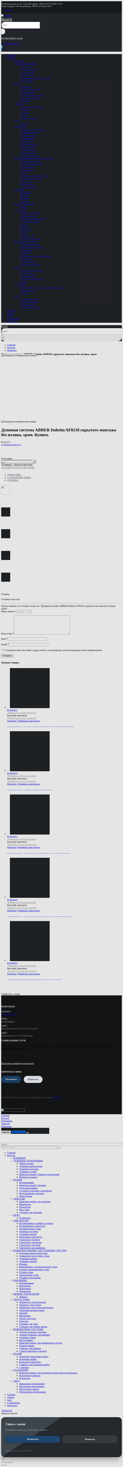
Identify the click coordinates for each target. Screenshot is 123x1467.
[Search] (3, 32)
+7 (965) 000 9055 (10, 43)
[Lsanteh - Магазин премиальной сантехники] (6, 15)
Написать (90, 1439)
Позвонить (33, 1439)
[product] (64, 941)
